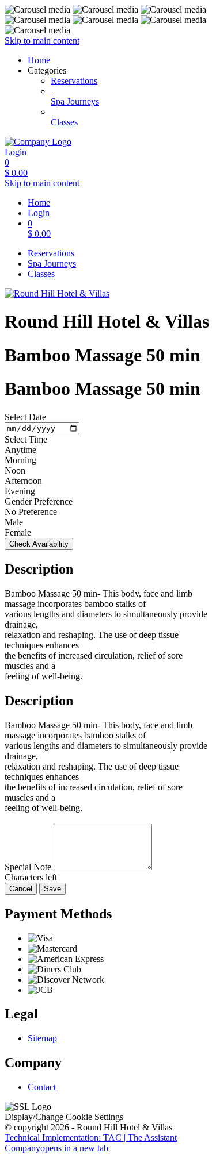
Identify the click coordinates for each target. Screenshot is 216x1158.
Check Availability (39, 544)
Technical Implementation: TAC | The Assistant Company (91, 1143)
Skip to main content (42, 40)
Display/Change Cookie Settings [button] (64, 1117)
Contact (42, 1087)
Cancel (20, 888)
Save (52, 888)
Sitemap (42, 1038)
